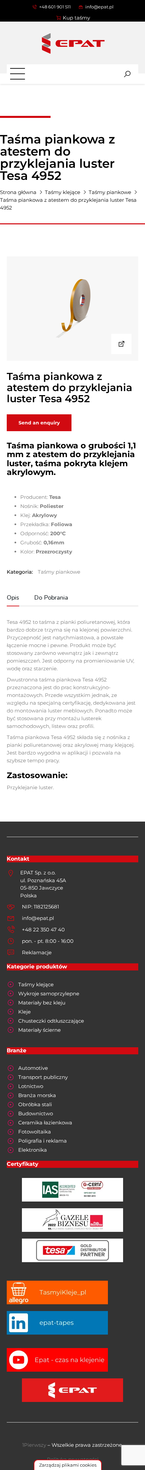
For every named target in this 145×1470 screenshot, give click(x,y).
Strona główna (18, 192)
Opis (13, 598)
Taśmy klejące (62, 192)
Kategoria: (20, 572)
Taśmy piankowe (110, 192)
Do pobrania (51, 598)
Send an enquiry (39, 423)
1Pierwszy (34, 1445)
